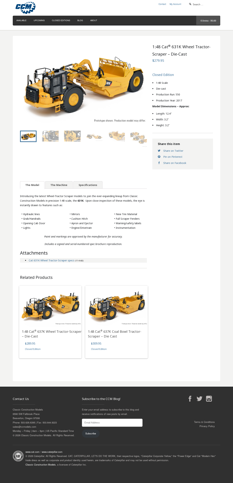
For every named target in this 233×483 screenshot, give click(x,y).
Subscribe (90, 433)
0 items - (208, 20)
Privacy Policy (207, 426)
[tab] (32, 185)
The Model (32, 185)
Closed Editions (61, 20)
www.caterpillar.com (52, 452)
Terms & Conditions (204, 422)
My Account (175, 4)
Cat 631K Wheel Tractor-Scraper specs (51, 260)
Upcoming (39, 20)
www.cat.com (32, 452)
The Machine (58, 185)
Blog (80, 20)
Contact (162, 4)
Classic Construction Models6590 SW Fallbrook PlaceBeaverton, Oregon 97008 (28, 414)
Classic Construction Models (40, 464)
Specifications (88, 185)
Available (21, 20)
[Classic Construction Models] (47, 8)
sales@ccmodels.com (24, 426)
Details (50, 313)
